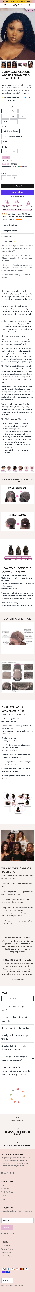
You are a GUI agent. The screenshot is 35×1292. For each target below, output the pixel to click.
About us (4, 1195)
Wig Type (4, 127)
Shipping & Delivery (9, 225)
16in (5, 111)
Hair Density (5, 147)
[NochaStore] (17, 5)
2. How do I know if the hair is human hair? (15, 1019)
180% (5, 151)
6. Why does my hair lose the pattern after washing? (14, 1058)
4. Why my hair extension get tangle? (14, 1037)
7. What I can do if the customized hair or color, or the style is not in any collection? (16, 1071)
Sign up (7, 1227)
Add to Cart (17, 186)
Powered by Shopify (19, 1285)
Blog (3, 1199)
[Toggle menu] (2, 5)
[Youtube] (5, 1173)
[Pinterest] (10, 1173)
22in (5, 116)
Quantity (4, 173)
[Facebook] (2, 1173)
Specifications (6, 236)
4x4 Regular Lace (9, 142)
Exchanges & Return (9, 230)
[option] (17, 34)
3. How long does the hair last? (15, 1028)
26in (22, 116)
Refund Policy (6, 1252)
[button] (17, 166)
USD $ (5, 1280)
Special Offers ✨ (8, 241)
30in (13, 121)
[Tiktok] (13, 1173)
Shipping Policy (7, 1256)
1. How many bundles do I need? (13, 1008)
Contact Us (5, 1188)
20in (22, 111)
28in (5, 121)
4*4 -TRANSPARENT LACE (12, 136)
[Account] (29, 5)
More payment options (17, 196)
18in (13, 111)
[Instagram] (7, 1173)
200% (14, 151)
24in (13, 116)
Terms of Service (7, 1249)
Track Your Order (7, 1192)
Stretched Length (7, 107)
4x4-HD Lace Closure (10, 131)
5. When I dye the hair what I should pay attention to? (14, 1048)
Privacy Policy (6, 1245)
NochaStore (9, 1285)
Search (3, 1185)
